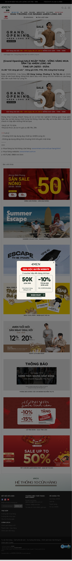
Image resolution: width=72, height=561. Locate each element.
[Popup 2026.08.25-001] (36, 280)
